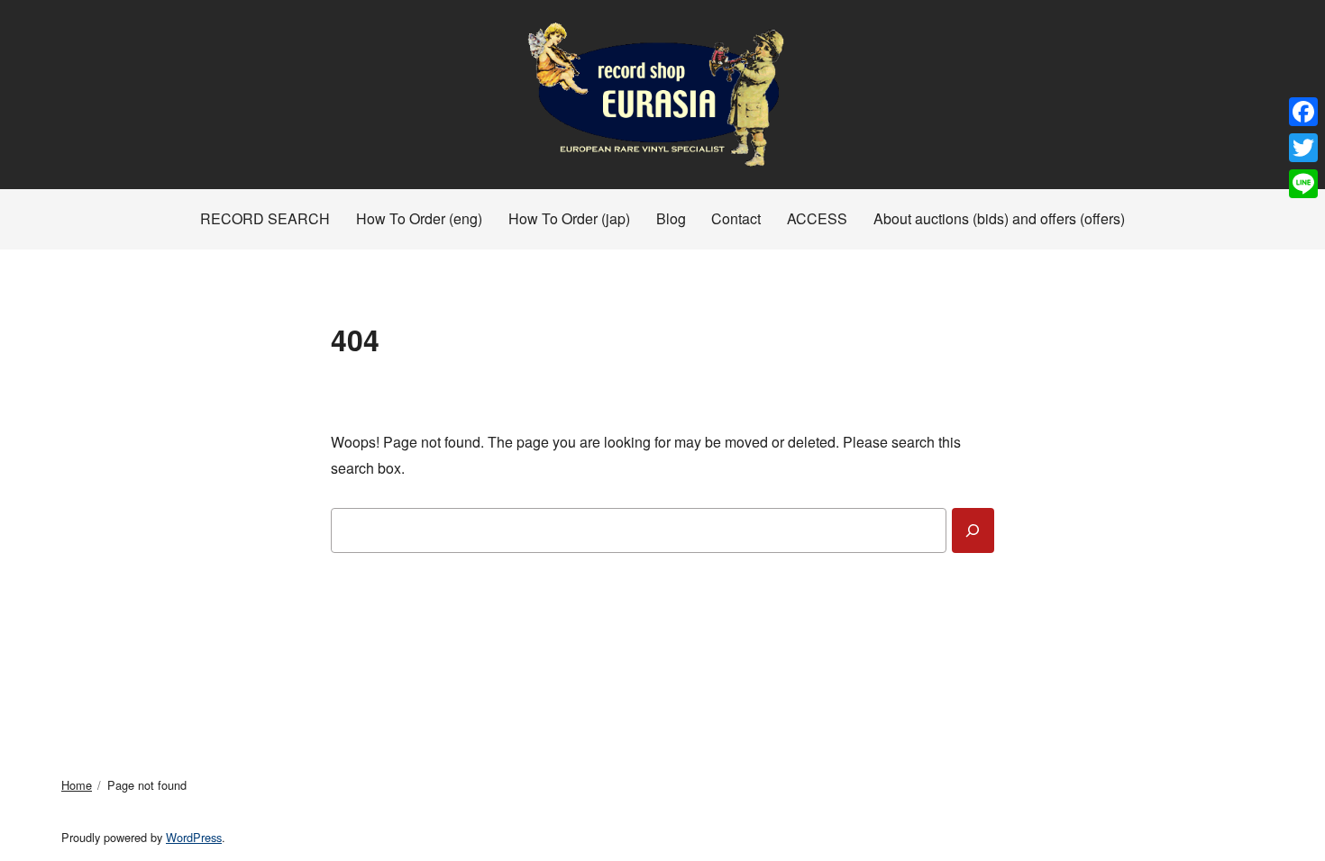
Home (76, 784)
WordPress (194, 837)
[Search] (973, 530)
